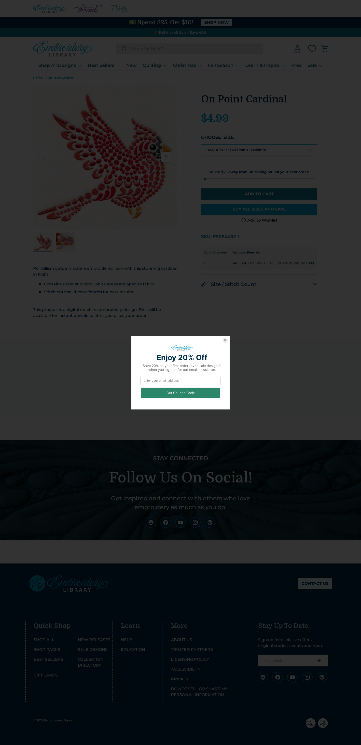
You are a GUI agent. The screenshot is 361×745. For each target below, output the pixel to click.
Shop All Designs (57, 65)
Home (38, 77)
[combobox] (189, 48)
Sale (312, 65)
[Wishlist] (312, 48)
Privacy (180, 679)
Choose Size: (218, 137)
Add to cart (259, 194)
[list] (105, 157)
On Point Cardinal (60, 77)
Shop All (44, 639)
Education (133, 649)
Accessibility (185, 669)
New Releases (94, 639)
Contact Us (315, 583)
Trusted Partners (192, 649)
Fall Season (220, 65)
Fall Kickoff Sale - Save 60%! (183, 32)
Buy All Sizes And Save (259, 209)
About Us (181, 639)
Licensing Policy (190, 659)
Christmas (184, 65)
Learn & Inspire (262, 65)
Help (126, 639)
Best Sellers (101, 65)
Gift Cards (46, 675)
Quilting (152, 65)
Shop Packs (47, 649)
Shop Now (216, 22)
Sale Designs (93, 649)
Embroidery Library (58, 720)
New (131, 65)
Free (297, 65)
